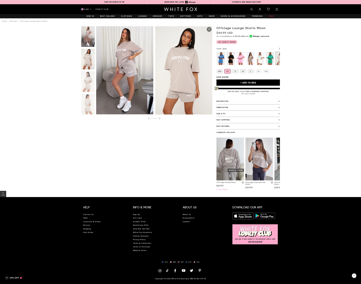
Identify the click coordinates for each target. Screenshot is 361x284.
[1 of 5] (88, 37)
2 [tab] (153, 118)
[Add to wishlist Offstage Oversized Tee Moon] (271, 182)
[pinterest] (199, 270)
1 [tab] (151, 118)
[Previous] (272, 49)
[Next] (278, 49)
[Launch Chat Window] (354, 276)
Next (160, 118)
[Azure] (220, 58)
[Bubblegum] (240, 58)
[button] (248, 101)
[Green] (270, 58)
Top (3, 195)
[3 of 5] (88, 82)
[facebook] (175, 270)
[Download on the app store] (243, 217)
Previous (148, 118)
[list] (248, 58)
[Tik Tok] (167, 270)
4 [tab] (155, 118)
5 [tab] (157, 118)
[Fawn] (250, 58)
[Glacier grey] (260, 58)
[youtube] (183, 270)
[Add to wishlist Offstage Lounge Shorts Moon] (209, 29)
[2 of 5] (88, 60)
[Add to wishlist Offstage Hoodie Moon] (242, 182)
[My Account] (260, 9)
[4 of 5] (88, 105)
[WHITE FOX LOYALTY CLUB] (255, 233)
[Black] (230, 58)
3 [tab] (154, 118)
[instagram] (160, 270)
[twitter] (191, 270)
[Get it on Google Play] (264, 217)
